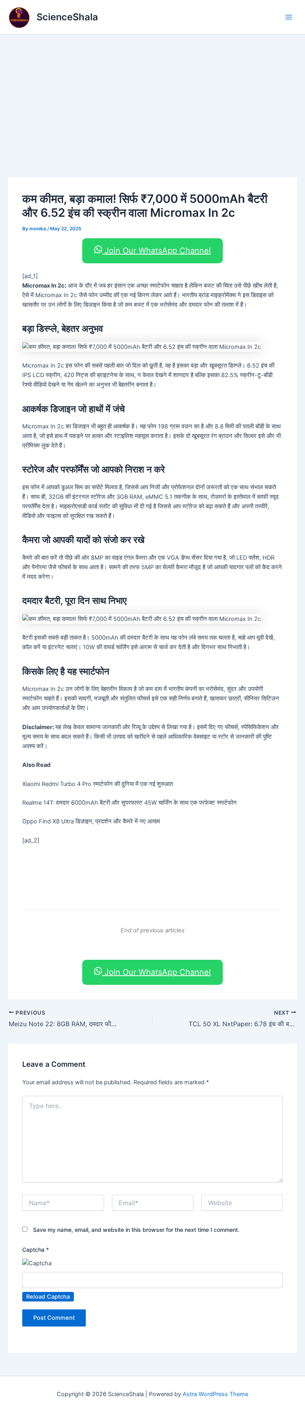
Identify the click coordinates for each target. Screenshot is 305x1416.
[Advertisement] (152, 94)
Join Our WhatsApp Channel (156, 250)
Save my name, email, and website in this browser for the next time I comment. (136, 1229)
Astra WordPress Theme (215, 1394)
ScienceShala (67, 17)
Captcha (35, 1249)
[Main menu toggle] (288, 17)
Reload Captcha (48, 1296)
